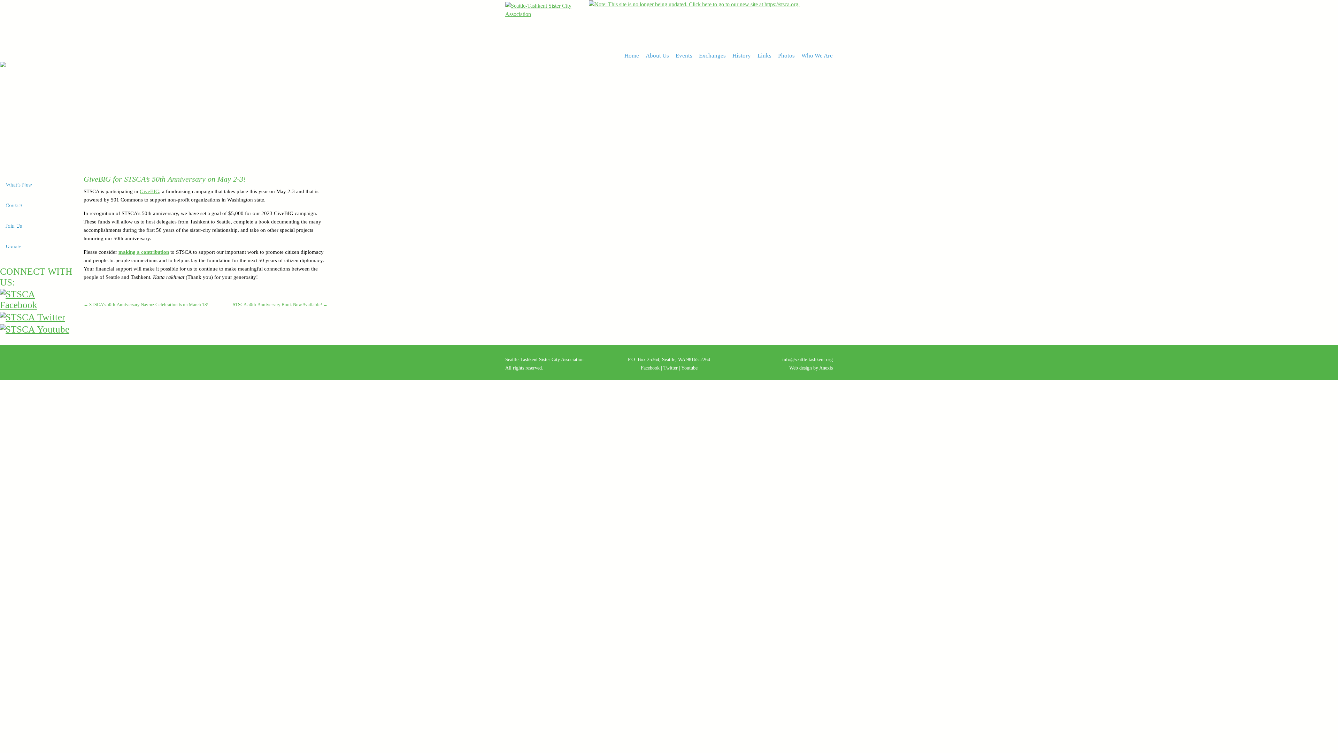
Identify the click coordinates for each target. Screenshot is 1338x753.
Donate (13, 246)
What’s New (18, 184)
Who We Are (817, 55)
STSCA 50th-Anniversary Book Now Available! (280, 304)
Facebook (650, 368)
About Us (657, 55)
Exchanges (712, 55)
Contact (13, 205)
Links (764, 55)
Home (631, 55)
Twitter (670, 368)
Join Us (13, 225)
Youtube (689, 368)
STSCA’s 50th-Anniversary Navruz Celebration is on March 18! (146, 304)
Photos (786, 55)
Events (684, 55)
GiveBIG (149, 191)
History (741, 55)
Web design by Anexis (811, 368)
